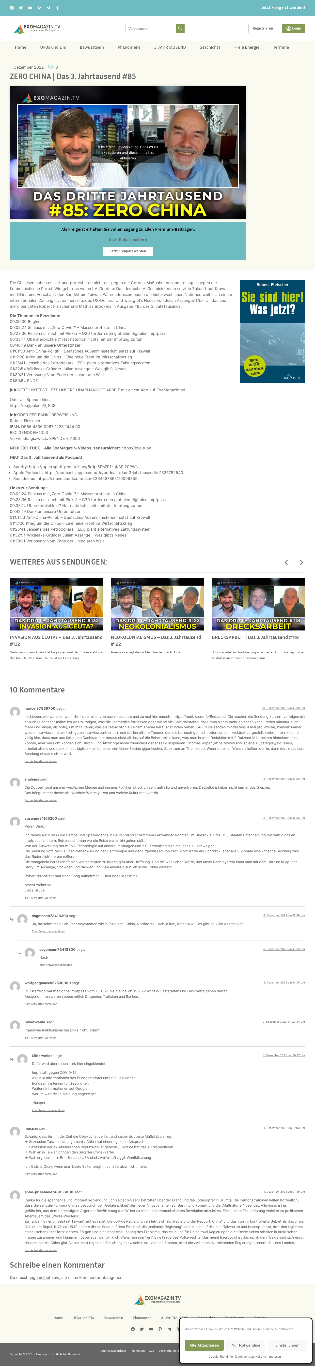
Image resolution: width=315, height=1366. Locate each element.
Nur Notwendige (246, 1345)
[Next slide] (301, 563)
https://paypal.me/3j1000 (33, 405)
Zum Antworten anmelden (41, 761)
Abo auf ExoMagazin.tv (162, 389)
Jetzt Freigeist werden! (283, 8)
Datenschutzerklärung (250, 1356)
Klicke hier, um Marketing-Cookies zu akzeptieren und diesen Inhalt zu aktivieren (128, 152)
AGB (151, 1351)
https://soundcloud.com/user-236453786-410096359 (88, 478)
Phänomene (129, 48)
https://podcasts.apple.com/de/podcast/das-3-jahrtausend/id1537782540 (114, 472)
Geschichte (210, 48)
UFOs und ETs (53, 48)
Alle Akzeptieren (204, 1345)
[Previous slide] (286, 563)
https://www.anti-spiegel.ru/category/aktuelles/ (253, 743)
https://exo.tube (136, 447)
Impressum (275, 1356)
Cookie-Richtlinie (221, 1356)
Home (20, 48)
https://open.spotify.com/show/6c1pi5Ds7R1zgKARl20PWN (84, 466)
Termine (281, 48)
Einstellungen (287, 1345)
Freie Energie (246, 48)
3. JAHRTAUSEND (170, 48)
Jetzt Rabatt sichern (113, 1351)
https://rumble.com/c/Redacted (199, 716)
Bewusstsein (92, 48)
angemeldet (39, 1277)
